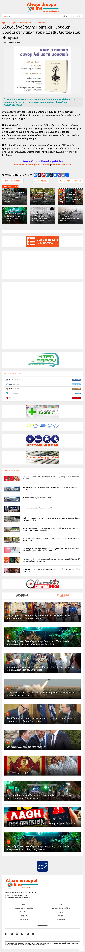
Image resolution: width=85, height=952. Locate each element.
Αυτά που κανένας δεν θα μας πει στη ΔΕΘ (37, 508)
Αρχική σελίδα (41, 181)
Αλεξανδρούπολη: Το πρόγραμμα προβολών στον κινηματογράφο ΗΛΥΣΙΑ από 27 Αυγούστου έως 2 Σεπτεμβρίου (70, 197)
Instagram (34, 164)
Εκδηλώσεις (41, 23)
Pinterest (66, 164)
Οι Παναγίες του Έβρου (18, 772)
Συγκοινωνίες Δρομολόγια (61, 908)
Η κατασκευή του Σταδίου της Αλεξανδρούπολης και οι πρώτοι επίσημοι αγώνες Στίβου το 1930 (42, 217)
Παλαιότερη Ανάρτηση (70, 181)
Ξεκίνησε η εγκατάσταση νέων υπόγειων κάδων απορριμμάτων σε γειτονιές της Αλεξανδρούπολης (14, 197)
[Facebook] (6, 934)
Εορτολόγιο (24, 912)
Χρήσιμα (24, 915)
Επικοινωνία (61, 919)
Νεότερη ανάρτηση (13, 181)
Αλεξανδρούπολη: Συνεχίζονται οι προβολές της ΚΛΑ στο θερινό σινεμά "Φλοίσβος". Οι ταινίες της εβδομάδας (14, 216)
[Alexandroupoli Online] (42, 11)
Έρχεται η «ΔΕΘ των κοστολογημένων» (26, 746)
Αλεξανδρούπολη (26, 23)
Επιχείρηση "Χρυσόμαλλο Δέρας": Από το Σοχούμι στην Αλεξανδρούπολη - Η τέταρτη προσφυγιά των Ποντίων (69, 216)
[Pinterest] (28, 934)
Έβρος (14, 23)
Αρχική (4, 23)
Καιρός (61, 904)
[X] (12, 934)
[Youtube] (33, 934)
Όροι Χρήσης (24, 919)
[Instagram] (22, 934)
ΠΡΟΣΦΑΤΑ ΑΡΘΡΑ (14, 470)
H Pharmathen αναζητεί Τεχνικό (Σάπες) (37, 498)
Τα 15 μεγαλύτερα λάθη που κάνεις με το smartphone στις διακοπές (41, 823)
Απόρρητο (61, 915)
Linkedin (55, 164)
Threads (45, 164)
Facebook (19, 164)
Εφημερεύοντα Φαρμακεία (24, 908)
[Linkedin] (17, 934)
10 (8, 842)
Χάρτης (61, 912)
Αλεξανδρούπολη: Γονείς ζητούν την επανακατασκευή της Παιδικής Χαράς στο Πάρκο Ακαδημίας (41, 197)
